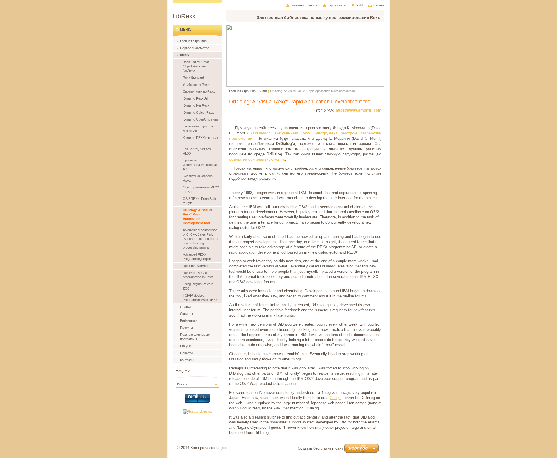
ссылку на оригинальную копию (257, 159)
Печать (378, 5)
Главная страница (242, 91)
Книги (263, 91)
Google (335, 398)
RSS (359, 5)
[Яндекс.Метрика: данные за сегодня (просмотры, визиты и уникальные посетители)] (197, 411)
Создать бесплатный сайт (320, 448)
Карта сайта (337, 5)
